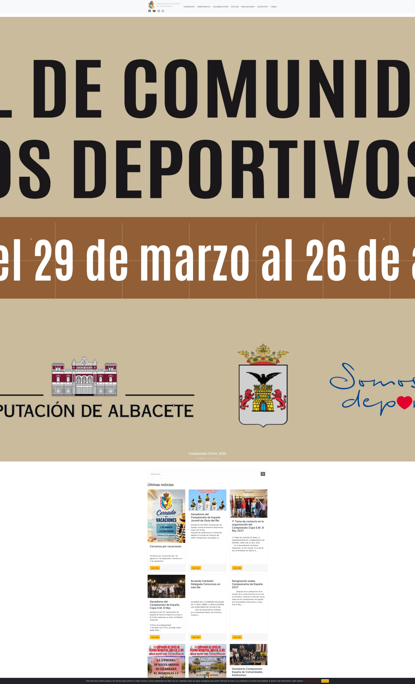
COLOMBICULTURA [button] (220, 7)
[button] (31, 239)
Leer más (155, 568)
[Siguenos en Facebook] (150, 11)
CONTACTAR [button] (262, 7)
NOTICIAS (235, 7)
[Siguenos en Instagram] (159, 11)
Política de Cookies (311, 681)
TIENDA (273, 7)
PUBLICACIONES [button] (247, 7)
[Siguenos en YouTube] (154, 11)
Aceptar (325, 681)
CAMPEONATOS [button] (203, 7)
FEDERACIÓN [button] (189, 7)
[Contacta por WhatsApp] (163, 11)
